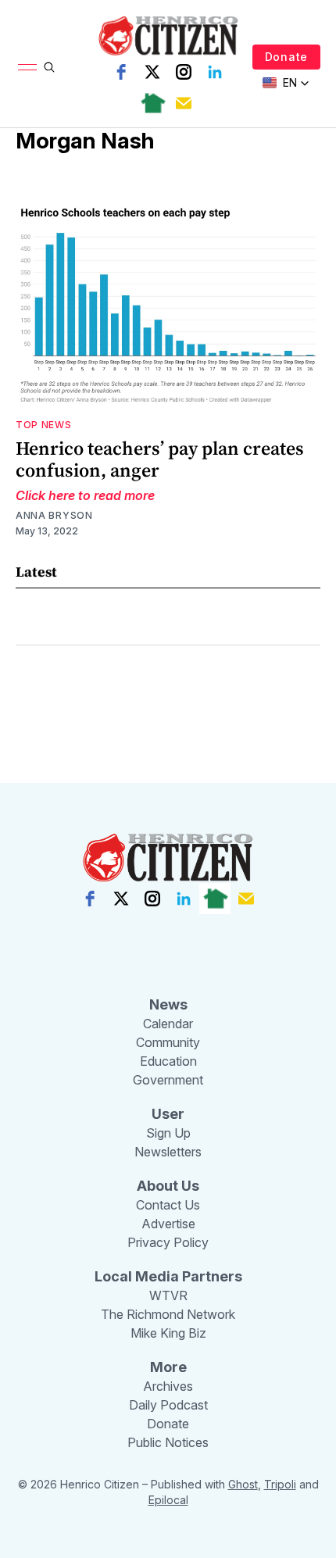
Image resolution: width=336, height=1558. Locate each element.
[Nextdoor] (152, 103)
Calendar (168, 1023)
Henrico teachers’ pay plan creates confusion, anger (160, 459)
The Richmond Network (168, 1314)
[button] (286, 83)
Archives (168, 1386)
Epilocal (168, 1499)
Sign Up (168, 1133)
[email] (183, 103)
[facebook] (121, 72)
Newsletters (168, 1152)
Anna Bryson (54, 515)
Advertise (168, 1223)
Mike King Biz (168, 1333)
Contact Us (168, 1205)
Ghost (243, 1484)
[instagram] (183, 72)
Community (168, 1042)
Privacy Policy (168, 1242)
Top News (44, 425)
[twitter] (152, 72)
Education (168, 1061)
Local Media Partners (168, 1276)
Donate (286, 56)
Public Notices (168, 1442)
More (168, 1367)
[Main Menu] (27, 67)
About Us (168, 1185)
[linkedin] (215, 72)
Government (168, 1080)
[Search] (49, 67)
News (168, 1004)
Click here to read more (85, 495)
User (168, 1114)
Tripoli (280, 1484)
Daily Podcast (168, 1405)
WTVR (168, 1295)
